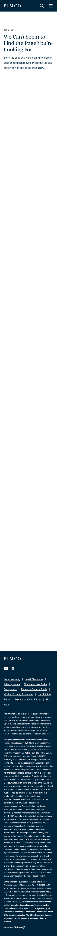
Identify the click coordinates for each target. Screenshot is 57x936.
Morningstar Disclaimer (28, 699)
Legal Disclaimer (34, 679)
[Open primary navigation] (50, 6)
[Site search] (41, 6)
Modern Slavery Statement (18, 694)
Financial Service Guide (34, 689)
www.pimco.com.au (12, 806)
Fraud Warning (12, 679)
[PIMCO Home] (12, 5)
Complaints (10, 689)
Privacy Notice (12, 684)
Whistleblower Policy (35, 684)
